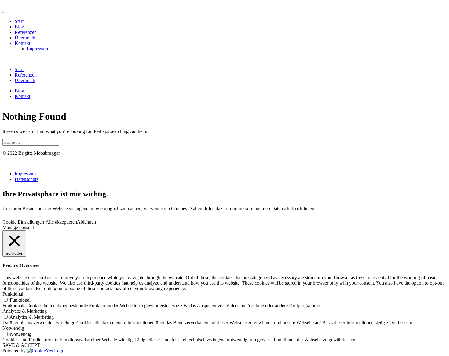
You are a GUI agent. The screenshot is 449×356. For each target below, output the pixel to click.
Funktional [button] (12, 294)
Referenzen (26, 32)
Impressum (37, 48)
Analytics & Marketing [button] (24, 311)
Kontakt (22, 43)
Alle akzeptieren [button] (61, 222)
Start (19, 21)
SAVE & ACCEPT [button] (21, 345)
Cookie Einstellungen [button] (23, 222)
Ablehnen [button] (86, 222)
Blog (19, 26)
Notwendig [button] (13, 328)
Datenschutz (26, 179)
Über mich (25, 37)
